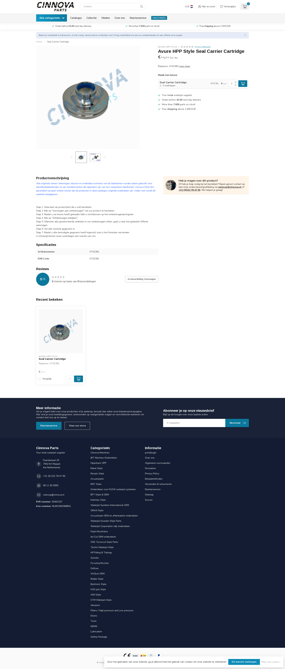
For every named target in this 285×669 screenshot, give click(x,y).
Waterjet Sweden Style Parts (106, 521)
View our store (77, 425)
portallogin (150, 452)
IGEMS (94, 626)
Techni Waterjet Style (102, 547)
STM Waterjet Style (101, 600)
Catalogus (76, 18)
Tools (93, 621)
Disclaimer (150, 468)
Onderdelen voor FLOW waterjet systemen (113, 489)
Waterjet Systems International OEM (110, 505)
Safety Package (99, 636)
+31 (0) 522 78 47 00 (54, 476)
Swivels (95, 557)
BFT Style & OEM (100, 494)
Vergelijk (46, 379)
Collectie (92, 18)
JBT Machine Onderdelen (104, 457)
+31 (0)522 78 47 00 (189, 190)
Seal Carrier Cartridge (58, 41)
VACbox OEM (98, 573)
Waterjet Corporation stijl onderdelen (110, 526)
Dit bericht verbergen (244, 661)
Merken (105, 18)
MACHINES (159, 18)
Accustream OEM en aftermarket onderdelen (114, 515)
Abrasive (95, 605)
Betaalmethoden (153, 478)
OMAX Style (97, 510)
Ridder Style (97, 578)
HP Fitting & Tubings (101, 552)
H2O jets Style (98, 589)
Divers (94, 615)
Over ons (120, 18)
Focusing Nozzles (100, 563)
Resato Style (97, 473)
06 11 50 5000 (50, 485)
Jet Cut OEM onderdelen (103, 536)
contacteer (103, 35)
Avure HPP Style (167, 47)
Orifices (95, 568)
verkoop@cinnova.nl (229, 187)
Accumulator (97, 478)
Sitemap (149, 494)
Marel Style (97, 468)
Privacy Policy (152, 473)
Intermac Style (98, 499)
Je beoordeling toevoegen (142, 279)
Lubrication (96, 631)
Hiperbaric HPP (98, 463)
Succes (149, 499)
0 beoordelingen (203, 46)
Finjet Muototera (99, 531)
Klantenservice (138, 18)
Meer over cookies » (270, 661)
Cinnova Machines (100, 452)
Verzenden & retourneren (158, 484)
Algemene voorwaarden (157, 463)
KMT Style (96, 484)
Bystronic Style (98, 584)
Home (39, 41)
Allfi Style (96, 594)
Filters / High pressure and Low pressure (112, 610)
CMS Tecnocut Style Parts (104, 542)
